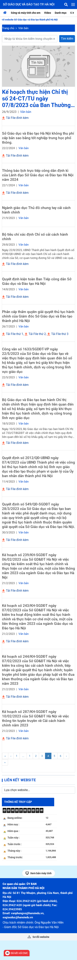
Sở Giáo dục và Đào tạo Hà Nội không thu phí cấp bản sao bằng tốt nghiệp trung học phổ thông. (38, 138)
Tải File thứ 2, (37, 334)
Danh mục (61, 12)
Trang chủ (8, 28)
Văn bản (23, 28)
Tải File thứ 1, (14, 334)
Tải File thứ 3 (59, 334)
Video (47, 12)
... (23, 755)
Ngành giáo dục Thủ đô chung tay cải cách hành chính (36, 210)
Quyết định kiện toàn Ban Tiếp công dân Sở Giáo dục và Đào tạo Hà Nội (36, 281)
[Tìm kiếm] (66, 4)
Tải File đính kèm (17, 118)
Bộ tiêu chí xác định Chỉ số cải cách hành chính (35, 236)
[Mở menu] (73, 4)
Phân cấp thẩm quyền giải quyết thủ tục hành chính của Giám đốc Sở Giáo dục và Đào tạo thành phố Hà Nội (38, 316)
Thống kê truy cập (18, 802)
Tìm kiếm (67, 38)
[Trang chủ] (6, 13)
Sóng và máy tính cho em (25, 12)
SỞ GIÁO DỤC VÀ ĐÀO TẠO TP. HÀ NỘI (29, 4)
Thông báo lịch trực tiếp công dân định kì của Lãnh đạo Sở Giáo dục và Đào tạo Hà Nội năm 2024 (37, 175)
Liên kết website (20, 780)
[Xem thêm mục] (74, 12)
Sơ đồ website (40, 936)
